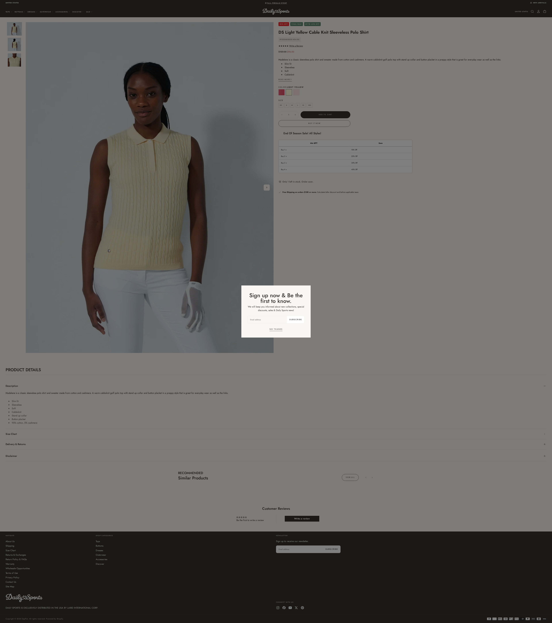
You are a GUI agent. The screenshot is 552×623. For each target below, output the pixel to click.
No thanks (276, 329)
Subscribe (295, 319)
